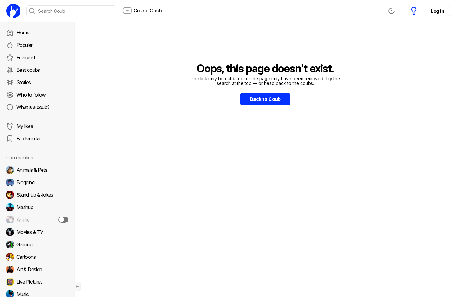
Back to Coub (265, 99)
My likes (24, 126)
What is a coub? (32, 107)
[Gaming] (37, 244)
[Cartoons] (37, 257)
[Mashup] (37, 207)
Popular (24, 45)
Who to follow (31, 95)
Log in (437, 11)
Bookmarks (28, 138)
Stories (23, 82)
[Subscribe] (63, 220)
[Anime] (37, 219)
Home (22, 33)
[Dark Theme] (391, 11)
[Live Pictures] (37, 282)
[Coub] (13, 11)
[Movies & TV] (37, 232)
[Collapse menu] (77, 286)
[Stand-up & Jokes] (37, 195)
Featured (25, 57)
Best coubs (28, 70)
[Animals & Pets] (37, 170)
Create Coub (148, 10)
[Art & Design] (37, 269)
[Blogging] (37, 182)
